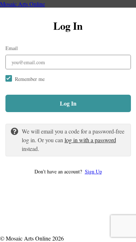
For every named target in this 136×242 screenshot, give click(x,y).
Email (11, 48)
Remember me (30, 78)
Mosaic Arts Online (22, 4)
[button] (68, 171)
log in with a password (90, 140)
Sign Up (93, 171)
